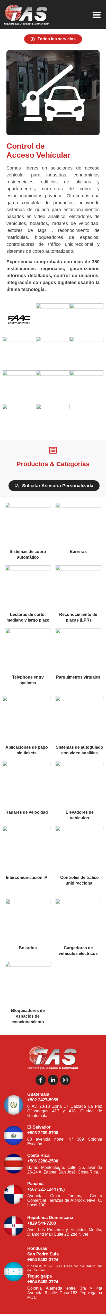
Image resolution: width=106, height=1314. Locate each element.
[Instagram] (65, 1080)
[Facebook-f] (41, 1080)
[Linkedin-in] (53, 1080)
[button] (97, 15)
